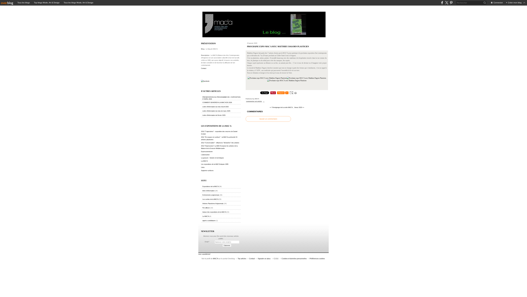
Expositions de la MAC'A (210, 186)
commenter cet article (254, 101)
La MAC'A (204, 161)
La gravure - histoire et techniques (212, 158)
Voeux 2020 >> (299, 107)
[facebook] (442, 2)
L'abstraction (205, 155)
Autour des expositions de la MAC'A (214, 212)
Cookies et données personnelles (294, 259)
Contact (203, 68)
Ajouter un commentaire (268, 119)
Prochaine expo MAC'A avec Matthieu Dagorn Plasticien (278, 47)
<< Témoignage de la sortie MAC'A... (282, 107)
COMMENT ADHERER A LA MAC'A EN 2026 (217, 102)
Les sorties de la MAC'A (210, 199)
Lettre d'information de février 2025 (213, 115)
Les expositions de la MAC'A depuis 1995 (214, 164)
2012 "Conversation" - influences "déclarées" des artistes (220, 143)
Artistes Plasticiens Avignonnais (212, 203)
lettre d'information (208, 191)
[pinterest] (451, 2)
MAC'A (215, 259)
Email (206, 242)
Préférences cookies (317, 259)
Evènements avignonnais (210, 195)
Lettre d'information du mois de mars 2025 (216, 111)
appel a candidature (208, 220)
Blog (202, 49)
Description (205, 55)
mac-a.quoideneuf (204, 254)
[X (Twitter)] (446, 2)
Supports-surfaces (207, 170)
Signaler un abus (264, 259)
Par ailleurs (206, 208)
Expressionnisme (207, 151)
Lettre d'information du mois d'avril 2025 (215, 107)
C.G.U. (276, 259)
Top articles (242, 259)
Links (203, 167)
